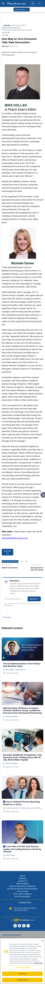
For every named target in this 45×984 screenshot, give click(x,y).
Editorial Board (22, 883)
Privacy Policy (22, 891)
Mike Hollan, (10, 670)
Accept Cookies (22, 980)
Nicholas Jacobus (12, 716)
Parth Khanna (21, 670)
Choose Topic (20, 9)
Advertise (22, 878)
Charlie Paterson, (12, 808)
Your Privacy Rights (22, 896)
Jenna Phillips (36, 808)
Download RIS (7, 552)
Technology (7, 617)
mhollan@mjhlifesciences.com (15, 538)
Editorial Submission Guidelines (23, 886)
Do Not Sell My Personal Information (22, 889)
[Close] (42, 941)
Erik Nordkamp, (24, 808)
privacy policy (8, 605)
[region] (22, 961)
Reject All (22, 974)
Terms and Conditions (22, 894)
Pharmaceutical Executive (11, 28)
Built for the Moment (10, 568)
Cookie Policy (38, 963)
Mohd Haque (10, 855)
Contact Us (22, 881)
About (22, 876)
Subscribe (33, 599)
